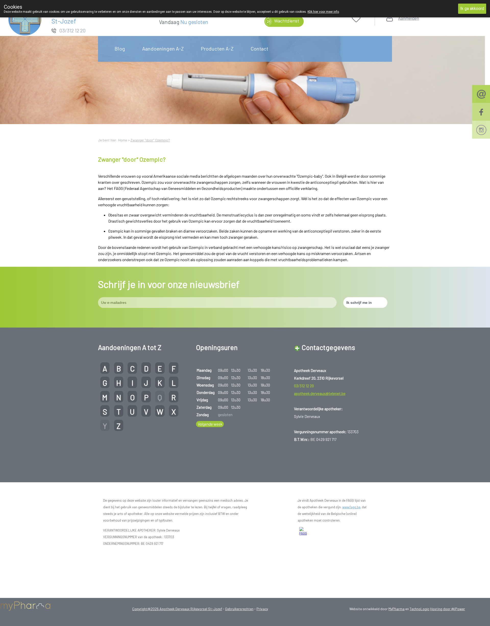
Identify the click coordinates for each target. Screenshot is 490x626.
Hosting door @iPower (447, 609)
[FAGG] (303, 531)
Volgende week (210, 424)
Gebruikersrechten (239, 609)
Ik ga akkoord (472, 8)
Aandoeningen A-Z (163, 48)
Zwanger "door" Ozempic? (150, 140)
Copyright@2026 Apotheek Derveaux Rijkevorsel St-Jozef (177, 609)
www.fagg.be (351, 507)
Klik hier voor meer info (323, 12)
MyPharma (396, 609)
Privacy (262, 609)
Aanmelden (408, 18)
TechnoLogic (419, 609)
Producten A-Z (217, 48)
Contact (259, 48)
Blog (120, 48)
